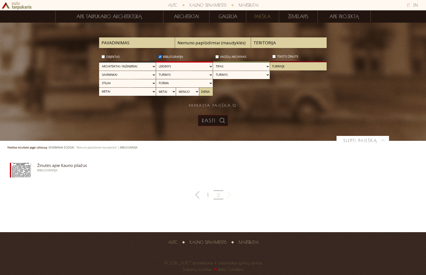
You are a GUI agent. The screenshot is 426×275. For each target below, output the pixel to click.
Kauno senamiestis (208, 5)
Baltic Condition (231, 269)
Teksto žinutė (288, 56)
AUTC (173, 5)
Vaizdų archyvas (233, 57)
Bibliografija (173, 57)
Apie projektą (344, 16)
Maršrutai (248, 5)
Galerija (227, 16)
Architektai (186, 16)
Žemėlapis (298, 16)
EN (415, 5)
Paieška (262, 16)
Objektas (113, 57)
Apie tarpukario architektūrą (109, 16)
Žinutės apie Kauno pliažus (62, 165)
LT (408, 5)
